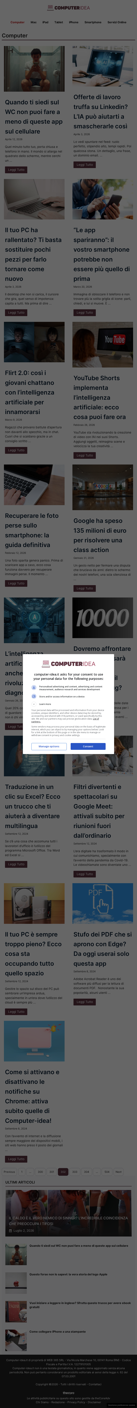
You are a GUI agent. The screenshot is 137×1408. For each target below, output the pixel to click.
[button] (68, 704)
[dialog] (68, 704)
